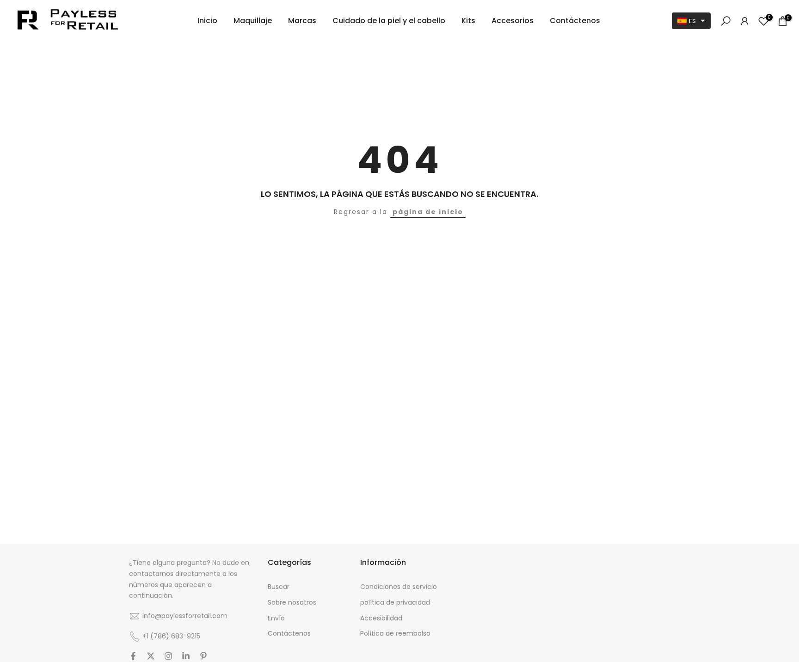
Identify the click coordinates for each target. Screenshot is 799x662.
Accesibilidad (381, 618)
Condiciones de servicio (398, 586)
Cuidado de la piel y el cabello (388, 20)
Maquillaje (253, 20)
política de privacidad (395, 602)
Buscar (278, 586)
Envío (276, 618)
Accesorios (513, 20)
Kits (468, 20)
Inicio (207, 20)
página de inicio (428, 211)
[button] (691, 20)
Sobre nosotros (292, 602)
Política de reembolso (395, 633)
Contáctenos (575, 20)
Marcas (302, 20)
